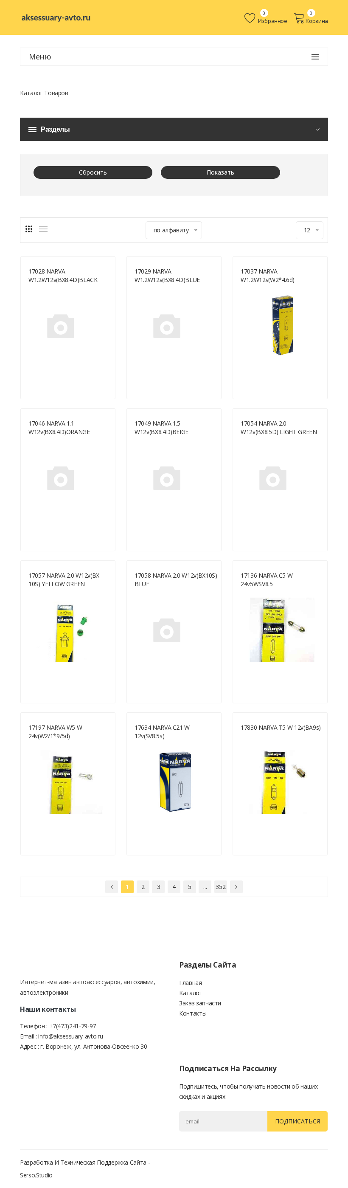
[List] (43, 229)
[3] (29, 229)
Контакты (192, 1013)
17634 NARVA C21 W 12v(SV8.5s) (162, 731)
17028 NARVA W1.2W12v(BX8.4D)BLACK (63, 275)
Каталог (190, 993)
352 (220, 887)
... (205, 887)
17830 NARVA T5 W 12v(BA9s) (281, 727)
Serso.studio (36, 1175)
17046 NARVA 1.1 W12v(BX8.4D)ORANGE (59, 427)
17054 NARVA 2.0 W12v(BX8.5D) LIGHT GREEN (279, 427)
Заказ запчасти (200, 1003)
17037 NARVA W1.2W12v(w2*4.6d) (268, 275)
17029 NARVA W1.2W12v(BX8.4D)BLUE (167, 275)
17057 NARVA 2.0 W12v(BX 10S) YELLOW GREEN (63, 579)
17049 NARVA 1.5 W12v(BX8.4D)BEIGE (161, 427)
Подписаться (297, 1121)
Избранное (272, 21)
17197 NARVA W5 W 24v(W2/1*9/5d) (55, 731)
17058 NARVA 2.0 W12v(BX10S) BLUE (176, 579)
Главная (190, 983)
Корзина (317, 21)
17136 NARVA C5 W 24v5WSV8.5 (266, 579)
